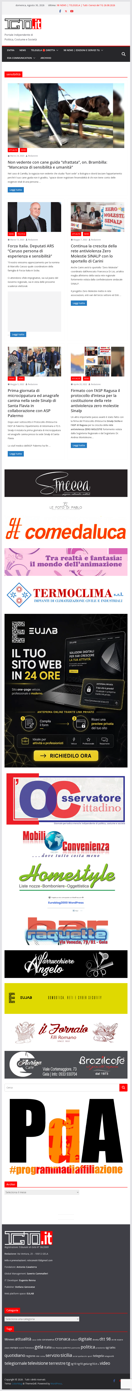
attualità (23, 1339)
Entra (10, 50)
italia (48, 1347)
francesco (29, 1347)
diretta (96, 1339)
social (75, 1356)
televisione (38, 1363)
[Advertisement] (34, 311)
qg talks (110, 1347)
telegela (98, 1356)
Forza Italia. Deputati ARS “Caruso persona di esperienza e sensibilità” (31, 250)
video (105, 1363)
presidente (100, 1348)
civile (39, 1339)
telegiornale (16, 1363)
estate (7, 1348)
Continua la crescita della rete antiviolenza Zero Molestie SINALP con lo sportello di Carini (94, 253)
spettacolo (82, 1356)
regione (30, 1356)
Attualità (13, 150)
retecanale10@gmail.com (39, 1260)
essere (120, 1339)
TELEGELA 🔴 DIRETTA (43, 50)
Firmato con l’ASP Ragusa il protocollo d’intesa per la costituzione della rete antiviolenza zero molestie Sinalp (95, 400)
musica (59, 1347)
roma (42, 1356)
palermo (67, 1347)
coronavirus (48, 1339)
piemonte (75, 1348)
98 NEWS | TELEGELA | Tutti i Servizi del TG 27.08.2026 (86, 5)
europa (14, 1347)
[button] (56, 50)
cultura (74, 1339)
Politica (21, 234)
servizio (53, 1355)
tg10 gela (83, 1364)
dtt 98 (105, 1339)
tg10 (74, 1364)
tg (68, 1363)
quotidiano (15, 1355)
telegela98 (109, 1356)
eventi (21, 1348)
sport (90, 1356)
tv (98, 1364)
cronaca (62, 1339)
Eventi (11, 378)
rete (37, 1356)
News (22, 50)
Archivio (46, 57)
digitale (85, 1339)
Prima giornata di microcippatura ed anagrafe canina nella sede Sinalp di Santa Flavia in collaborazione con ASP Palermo (33, 403)
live (53, 1348)
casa (34, 1340)
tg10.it (93, 1364)
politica (88, 1347)
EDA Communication (19, 57)
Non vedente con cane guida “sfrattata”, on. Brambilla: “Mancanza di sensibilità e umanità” (57, 164)
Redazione (33, 155)
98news (9, 1339)
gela (39, 1347)
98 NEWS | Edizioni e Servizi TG (82, 50)
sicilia (66, 1355)
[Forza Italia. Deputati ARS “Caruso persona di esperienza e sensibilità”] (34, 217)
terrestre (57, 1363)
